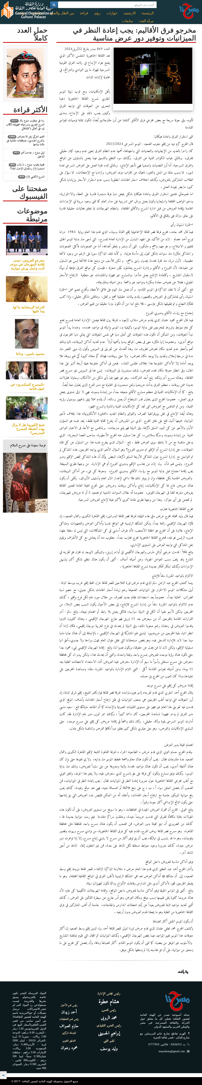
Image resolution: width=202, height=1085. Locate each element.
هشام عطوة (109, 1002)
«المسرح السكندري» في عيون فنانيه (27, 386)
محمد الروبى (109, 1018)
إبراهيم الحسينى (109, 1033)
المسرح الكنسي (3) (31, 176)
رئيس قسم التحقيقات (69, 1019)
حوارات (111, 13)
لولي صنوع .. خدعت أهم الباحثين (29, 154)
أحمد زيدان (69, 1012)
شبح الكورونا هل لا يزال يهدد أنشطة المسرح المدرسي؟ (28, 428)
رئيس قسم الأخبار (69, 1005)
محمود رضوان (69, 1047)
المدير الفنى (109, 1041)
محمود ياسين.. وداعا (30, 353)
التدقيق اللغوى (69, 1041)
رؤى (97, 13)
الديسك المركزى (69, 1033)
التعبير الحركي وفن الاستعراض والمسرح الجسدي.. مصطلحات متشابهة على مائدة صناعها (25, 140)
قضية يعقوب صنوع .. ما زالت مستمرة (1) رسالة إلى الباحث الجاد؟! (27, 166)
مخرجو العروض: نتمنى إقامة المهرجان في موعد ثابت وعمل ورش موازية (27, 264)
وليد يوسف (109, 1049)
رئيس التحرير (109, 1010)
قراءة (84, 13)
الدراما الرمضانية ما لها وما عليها (29, 309)
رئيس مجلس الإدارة (109, 993)
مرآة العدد (146, 21)
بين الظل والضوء (62, 13)
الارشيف (129, 13)
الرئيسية (148, 13)
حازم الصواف (69, 1026)
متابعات (127, 21)
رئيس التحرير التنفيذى (109, 1025)
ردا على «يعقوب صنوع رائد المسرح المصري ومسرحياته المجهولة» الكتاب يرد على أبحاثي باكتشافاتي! (25, 124)
